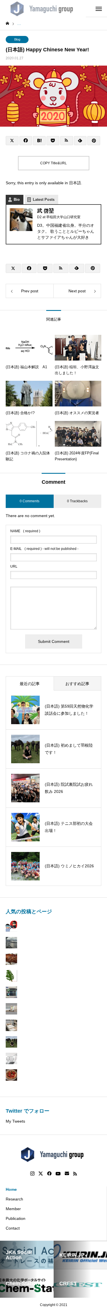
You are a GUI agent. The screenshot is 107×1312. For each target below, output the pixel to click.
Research (14, 1199)
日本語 (75, 183)
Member (13, 1208)
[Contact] (67, 1174)
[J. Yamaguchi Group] (43, 8)
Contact (13, 1228)
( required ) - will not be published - (44, 548)
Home (11, 1189)
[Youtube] (58, 1174)
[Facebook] (49, 1174)
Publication (15, 1218)
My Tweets (15, 1121)
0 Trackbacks (77, 501)
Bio (17, 199)
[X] (41, 1174)
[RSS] (75, 1174)
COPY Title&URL (53, 163)
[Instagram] (32, 1174)
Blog (17, 39)
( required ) (25, 531)
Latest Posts (43, 199)
